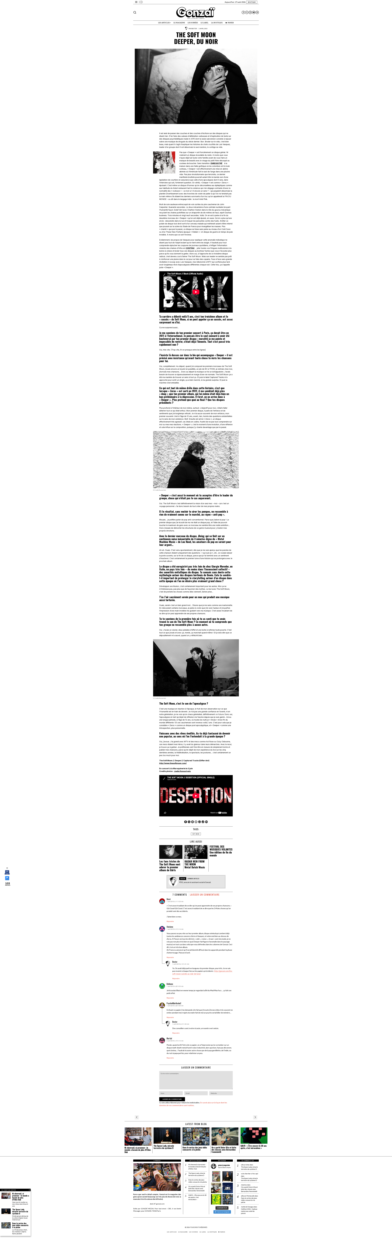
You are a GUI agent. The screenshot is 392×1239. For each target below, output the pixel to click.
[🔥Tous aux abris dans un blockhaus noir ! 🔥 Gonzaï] (216, 1199)
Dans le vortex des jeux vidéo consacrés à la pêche (195, 1148)
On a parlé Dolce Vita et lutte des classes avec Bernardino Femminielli (224, 1149)
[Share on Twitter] (7, 879)
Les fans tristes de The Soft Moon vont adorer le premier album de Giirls (169, 866)
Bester (194, 28)
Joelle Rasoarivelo (182, 771)
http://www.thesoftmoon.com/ (173, 763)
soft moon (195, 834)
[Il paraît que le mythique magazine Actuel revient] (216, 1176)
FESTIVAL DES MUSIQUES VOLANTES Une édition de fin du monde (221, 851)
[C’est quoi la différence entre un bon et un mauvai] (227, 1188)
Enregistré (216, 163)
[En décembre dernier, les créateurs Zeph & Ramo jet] (227, 1199)
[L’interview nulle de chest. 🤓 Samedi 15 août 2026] (216, 1188)
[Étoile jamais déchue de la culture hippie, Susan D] (227, 1176)
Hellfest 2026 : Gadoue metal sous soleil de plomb (249, 1211)
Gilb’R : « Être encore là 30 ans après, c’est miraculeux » (254, 1147)
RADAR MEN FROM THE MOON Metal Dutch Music (194, 864)
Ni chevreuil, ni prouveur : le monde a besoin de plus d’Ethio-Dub (138, 1150)
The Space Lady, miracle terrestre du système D (164, 1147)
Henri (169, 899)
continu (190, 248)
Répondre (170, 921)
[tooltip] (243, 12)
